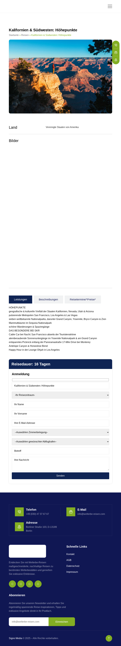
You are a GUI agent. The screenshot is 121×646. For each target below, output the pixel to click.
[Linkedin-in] (38, 583)
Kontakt (70, 554)
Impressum (72, 572)
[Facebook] (20, 583)
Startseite (14, 35)
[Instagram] (12, 583)
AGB (68, 560)
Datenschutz (73, 566)
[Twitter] (29, 583)
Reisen (25, 35)
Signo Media (15, 638)
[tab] (20, 299)
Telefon (31, 509)
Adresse (31, 522)
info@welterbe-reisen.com (91, 514)
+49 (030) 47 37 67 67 (37, 514)
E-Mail (81, 509)
